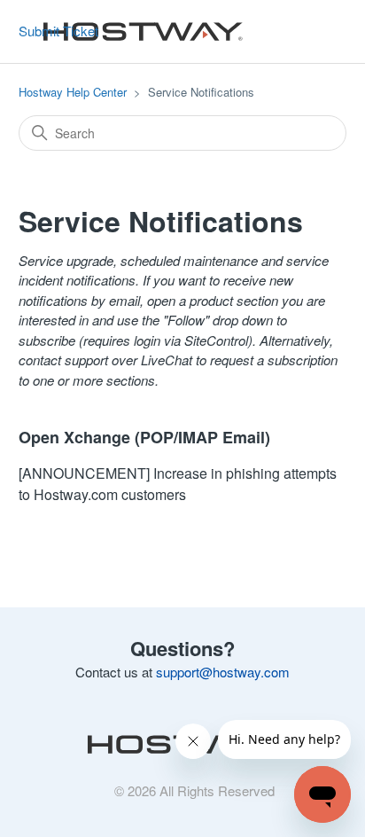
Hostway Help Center (73, 91)
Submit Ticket (58, 30)
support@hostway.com (223, 671)
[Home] (138, 32)
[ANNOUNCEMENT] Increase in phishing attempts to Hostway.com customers (178, 484)
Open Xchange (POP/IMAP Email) (144, 437)
